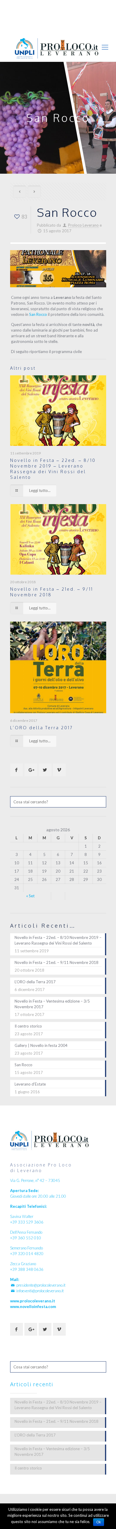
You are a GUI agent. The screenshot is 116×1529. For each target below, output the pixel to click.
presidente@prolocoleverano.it (40, 1285)
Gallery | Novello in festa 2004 (41, 1045)
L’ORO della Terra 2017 (41, 727)
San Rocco (38, 314)
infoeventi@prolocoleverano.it (61, 10)
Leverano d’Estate (30, 1084)
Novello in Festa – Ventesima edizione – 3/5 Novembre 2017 (52, 1004)
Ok (98, 1522)
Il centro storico (28, 1026)
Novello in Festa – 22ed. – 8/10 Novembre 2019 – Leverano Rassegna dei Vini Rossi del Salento (58, 940)
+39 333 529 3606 (39, 4)
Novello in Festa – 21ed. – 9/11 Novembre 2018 (56, 962)
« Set (30, 895)
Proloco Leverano (83, 225)
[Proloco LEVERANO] (58, 48)
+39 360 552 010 (80, 4)
